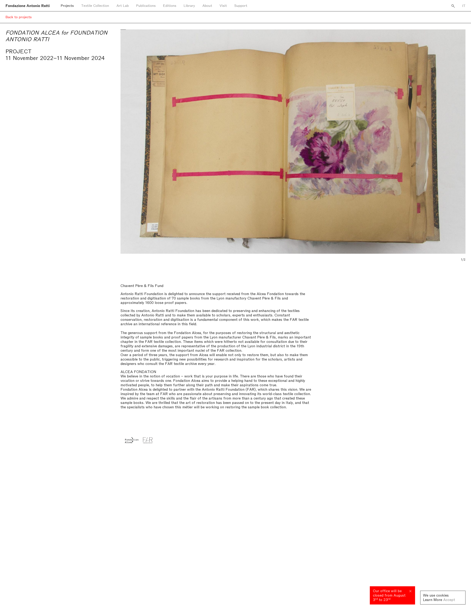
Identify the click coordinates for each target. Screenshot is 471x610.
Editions (169, 5)
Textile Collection (95, 5)
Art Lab (122, 5)
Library (189, 5)
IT (463, 5)
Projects (67, 5)
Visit (223, 5)
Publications (146, 5)
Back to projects (19, 17)
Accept (449, 599)
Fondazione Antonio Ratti (28, 5)
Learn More (432, 599)
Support (240, 5)
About (207, 5)
